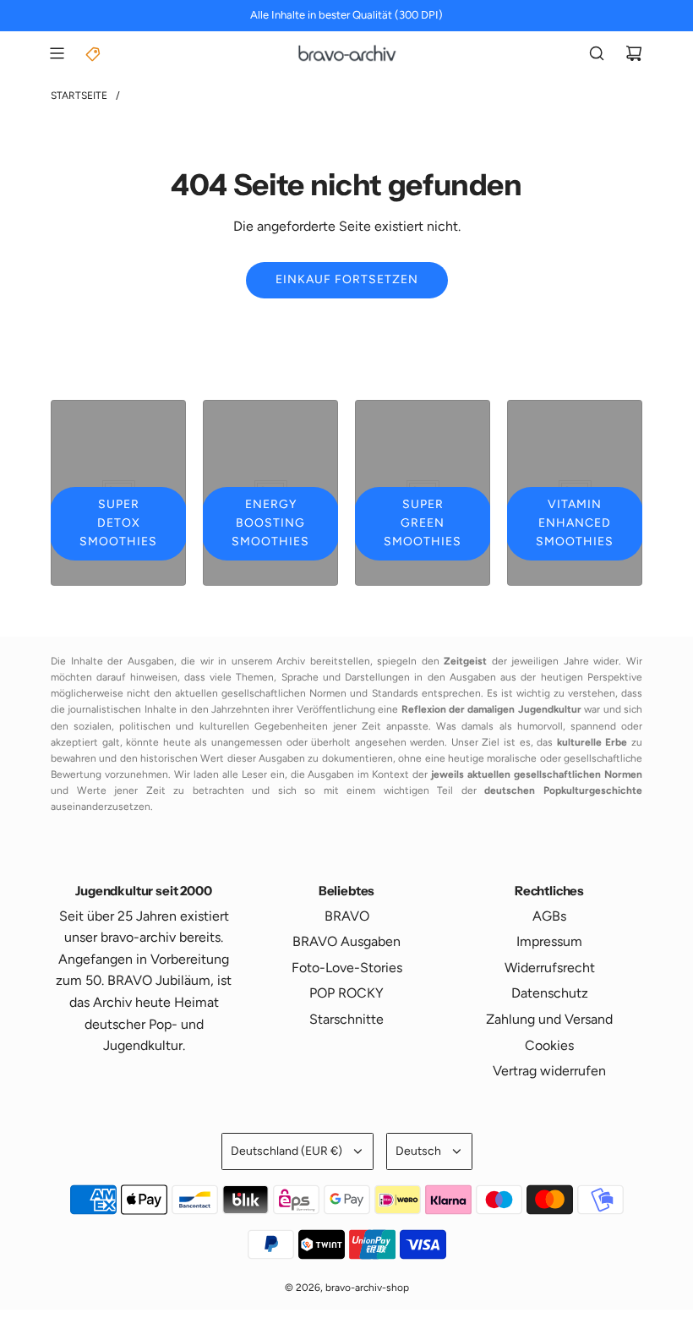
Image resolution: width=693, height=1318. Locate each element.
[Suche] (596, 53)
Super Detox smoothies (118, 523)
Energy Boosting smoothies (270, 523)
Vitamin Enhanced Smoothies (575, 523)
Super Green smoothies (422, 523)
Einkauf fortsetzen (347, 279)
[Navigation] (56, 53)
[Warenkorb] (633, 53)
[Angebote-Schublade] (93, 53)
